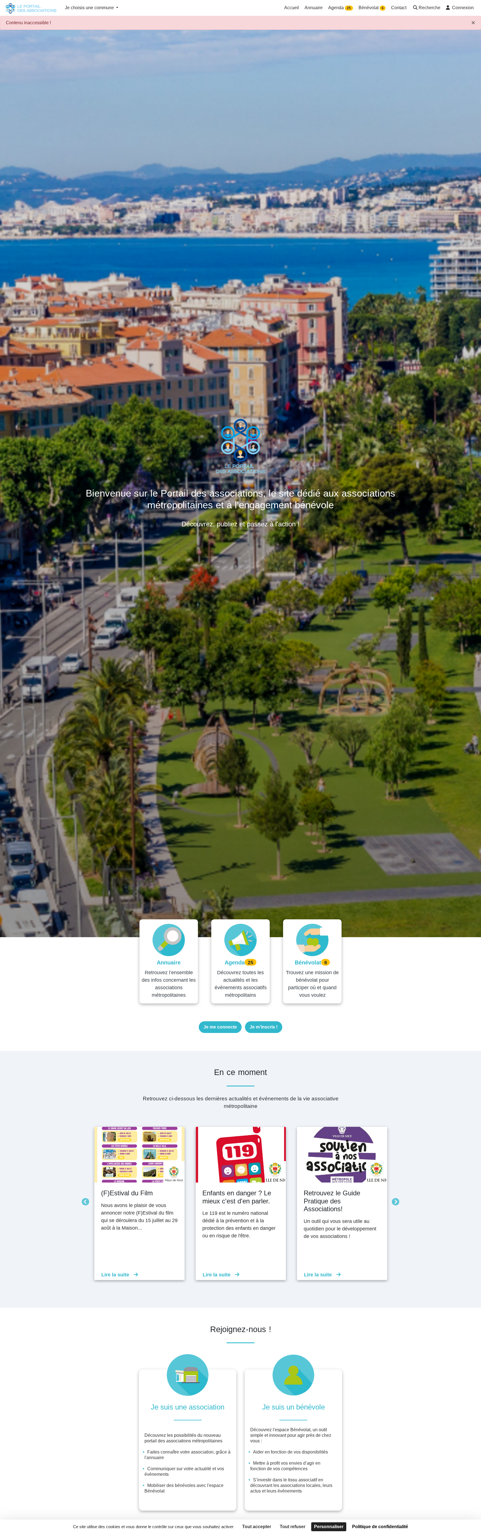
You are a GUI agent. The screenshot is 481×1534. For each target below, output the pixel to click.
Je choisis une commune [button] (90, 7)
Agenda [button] (339, 7)
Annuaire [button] (314, 7)
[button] (426, 8)
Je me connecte (220, 1027)
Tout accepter (256, 1526)
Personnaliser (328, 1526)
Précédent (84, 1200)
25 (349, 8)
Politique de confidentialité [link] (380, 1526)
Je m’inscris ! (264, 1027)
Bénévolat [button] (371, 7)
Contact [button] (398, 7)
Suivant (394, 1200)
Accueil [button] (291, 7)
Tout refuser (292, 1526)
